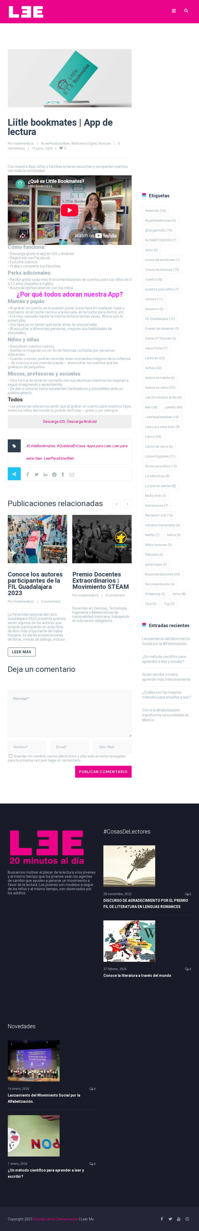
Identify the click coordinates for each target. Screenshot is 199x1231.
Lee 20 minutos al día (163, 397)
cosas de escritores (162, 260)
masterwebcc (23, 143)
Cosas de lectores (162, 270)
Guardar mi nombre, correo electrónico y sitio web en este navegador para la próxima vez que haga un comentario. (67, 758)
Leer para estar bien (162, 427)
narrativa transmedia (162, 525)
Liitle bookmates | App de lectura (60, 127)
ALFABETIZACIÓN (160, 240)
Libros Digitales (160, 456)
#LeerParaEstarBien (55, 143)
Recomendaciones (162, 574)
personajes (156, 564)
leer (151, 407)
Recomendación (160, 584)
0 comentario (51, 601)
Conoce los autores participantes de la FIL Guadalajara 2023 (35, 584)
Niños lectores (158, 545)
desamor (154, 309)
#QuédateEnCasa (70, 446)
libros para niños (161, 466)
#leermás (155, 211)
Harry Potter (156, 348)
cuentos (153, 279)
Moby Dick (155, 496)
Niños (174, 535)
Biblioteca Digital (84, 143)
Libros (153, 437)
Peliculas (154, 555)
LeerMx (173, 407)
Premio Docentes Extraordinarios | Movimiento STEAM (100, 580)
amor (151, 250)
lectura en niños (160, 387)
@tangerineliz (158, 230)
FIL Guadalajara (160, 319)
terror (179, 594)
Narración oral (159, 515)
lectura (153, 368)
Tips (151, 604)
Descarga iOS (54, 421)
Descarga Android (82, 421)
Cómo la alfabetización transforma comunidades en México (165, 715)
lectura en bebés (160, 378)
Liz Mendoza (157, 476)
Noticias (104, 143)
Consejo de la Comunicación (56, 1219)
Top (169, 604)
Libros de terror (159, 446)
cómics (154, 299)
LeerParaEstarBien (59, 458)
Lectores (155, 358)
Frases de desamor (162, 329)
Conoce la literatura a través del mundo (137, 975)
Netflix (152, 535)
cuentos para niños (162, 289)
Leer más (21, 652)
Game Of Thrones (160, 338)
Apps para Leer (99, 446)
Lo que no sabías (160, 486)
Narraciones (156, 505)
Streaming (155, 594)
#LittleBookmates (40, 446)
